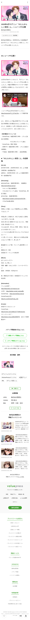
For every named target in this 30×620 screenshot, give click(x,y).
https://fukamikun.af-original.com (10, 288)
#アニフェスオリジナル (9, 374)
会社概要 (15, 586)
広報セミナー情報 (14, 529)
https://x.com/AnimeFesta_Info (9, 299)
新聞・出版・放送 (17, 403)
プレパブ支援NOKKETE (15, 557)
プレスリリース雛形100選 (15, 536)
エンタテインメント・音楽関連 (10, 35)
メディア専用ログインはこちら (16, 341)
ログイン (15, 502)
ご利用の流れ (14, 498)
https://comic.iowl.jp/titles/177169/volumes (13, 311)
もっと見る (21, 476)
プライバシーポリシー (15, 600)
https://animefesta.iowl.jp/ (8, 185)
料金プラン (13, 494)
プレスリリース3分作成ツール (15, 543)
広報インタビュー (14, 522)
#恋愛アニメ (23, 377)
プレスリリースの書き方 (15, 533)
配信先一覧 (21, 494)
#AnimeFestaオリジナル (9, 377)
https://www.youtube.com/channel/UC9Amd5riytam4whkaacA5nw (14, 198)
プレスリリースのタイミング (15, 539)
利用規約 (15, 597)
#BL (3, 380)
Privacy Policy (21, 613)
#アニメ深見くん (12, 380)
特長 (7, 494)
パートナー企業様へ (15, 575)
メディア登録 (15, 571)
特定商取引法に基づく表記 (15, 603)
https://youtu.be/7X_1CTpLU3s (10, 113)
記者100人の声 (15, 526)
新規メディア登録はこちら (16, 335)
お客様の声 (6, 498)
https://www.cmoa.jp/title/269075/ (10, 317)
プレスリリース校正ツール (15, 546)
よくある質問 (23, 498)
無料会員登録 (15, 507)
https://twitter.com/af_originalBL (15, 291)
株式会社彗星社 (6, 30)
